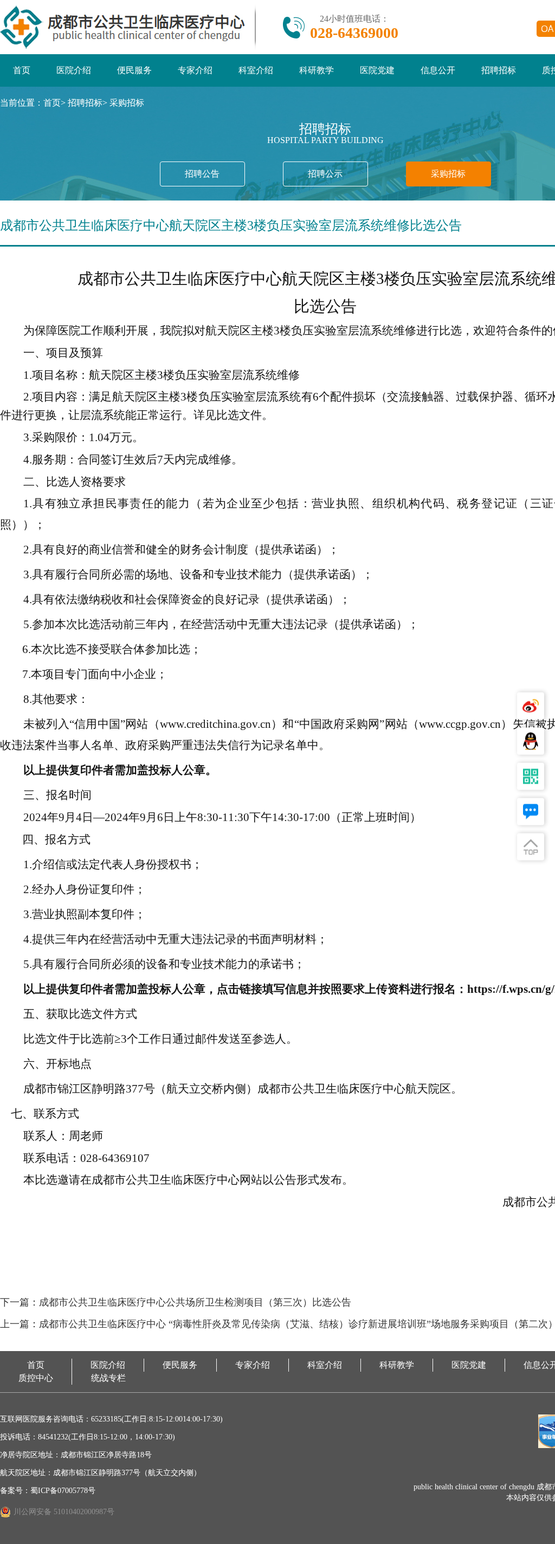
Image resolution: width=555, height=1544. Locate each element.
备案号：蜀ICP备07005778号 (47, 1491)
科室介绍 (255, 70)
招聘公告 (202, 173)
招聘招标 (498, 70)
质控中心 (35, 1378)
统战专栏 (108, 1378)
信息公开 (438, 70)
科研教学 (316, 70)
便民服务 (134, 70)
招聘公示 (325, 173)
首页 (21, 70)
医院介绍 (73, 70)
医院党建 (377, 70)
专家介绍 (195, 70)
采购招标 (126, 102)
